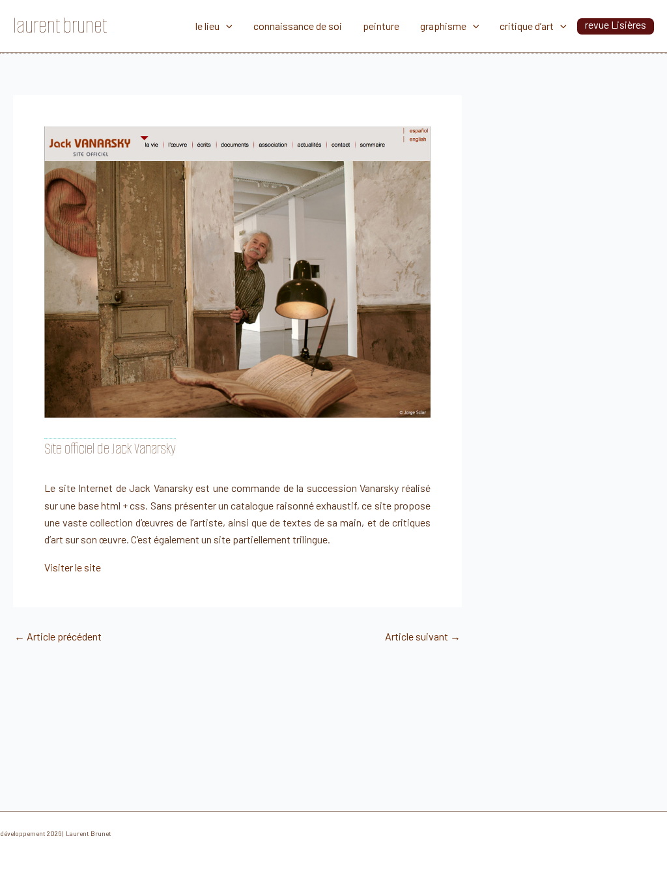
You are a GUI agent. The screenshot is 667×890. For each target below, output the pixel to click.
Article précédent (58, 636)
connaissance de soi (297, 26)
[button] (226, 26)
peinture (381, 26)
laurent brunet (60, 26)
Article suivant (423, 636)
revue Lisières (615, 24)
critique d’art (527, 26)
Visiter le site (72, 567)
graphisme (443, 26)
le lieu (207, 26)
